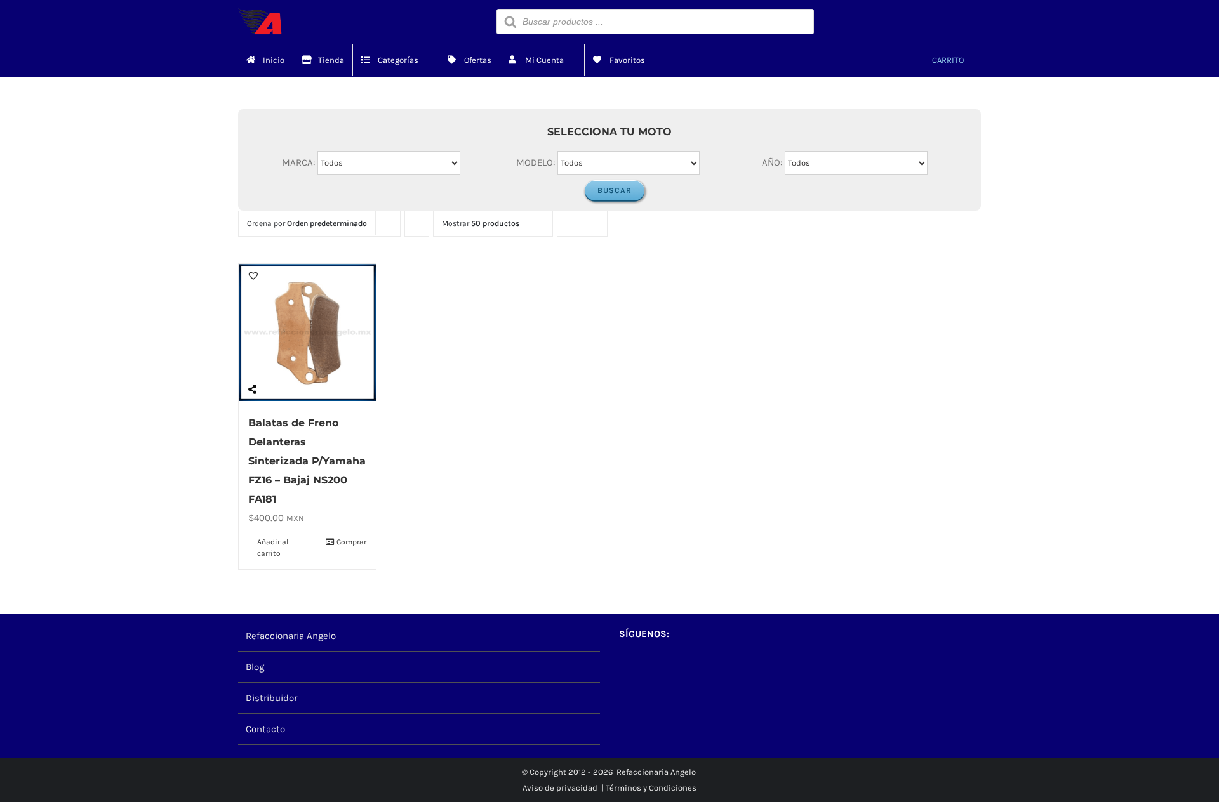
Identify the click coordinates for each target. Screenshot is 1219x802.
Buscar (614, 190)
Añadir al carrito (272, 547)
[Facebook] (625, 666)
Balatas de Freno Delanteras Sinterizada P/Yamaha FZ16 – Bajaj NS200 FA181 (307, 461)
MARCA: (298, 162)
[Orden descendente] (416, 224)
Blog (255, 667)
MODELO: (535, 162)
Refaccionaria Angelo (291, 635)
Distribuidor (271, 698)
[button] (253, 275)
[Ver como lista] (594, 223)
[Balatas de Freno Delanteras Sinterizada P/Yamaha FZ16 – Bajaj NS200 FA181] (307, 332)
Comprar (351, 541)
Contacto (265, 729)
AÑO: (772, 162)
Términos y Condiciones (651, 787)
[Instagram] (647, 666)
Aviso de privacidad (560, 787)
